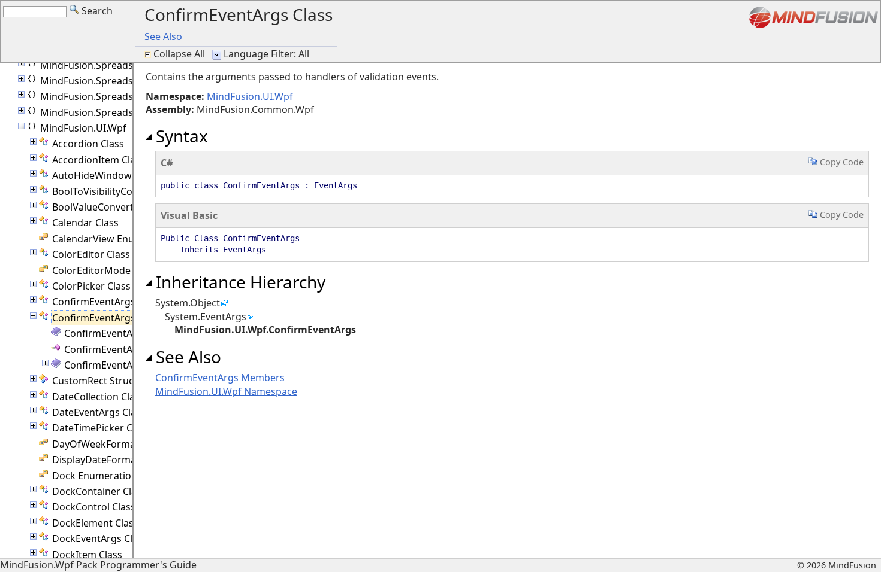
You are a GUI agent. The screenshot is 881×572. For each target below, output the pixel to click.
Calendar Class (85, 222)
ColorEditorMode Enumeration (122, 270)
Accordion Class (88, 143)
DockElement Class (95, 523)
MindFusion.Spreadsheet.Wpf (107, 65)
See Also (163, 36)
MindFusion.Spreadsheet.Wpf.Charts (123, 80)
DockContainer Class (99, 491)
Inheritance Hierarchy (238, 281)
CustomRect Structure (102, 380)
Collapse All (180, 53)
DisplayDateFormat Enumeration (126, 459)
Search (96, 10)
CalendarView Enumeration (114, 238)
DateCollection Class (98, 396)
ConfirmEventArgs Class (106, 301)
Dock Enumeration (94, 475)
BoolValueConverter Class (110, 207)
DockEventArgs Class (99, 538)
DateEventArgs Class (99, 412)
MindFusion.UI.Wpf (83, 128)
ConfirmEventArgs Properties (131, 365)
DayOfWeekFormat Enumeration (126, 444)
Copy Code (840, 162)
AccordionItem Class (98, 159)
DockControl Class (93, 506)
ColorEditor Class (91, 254)
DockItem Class (87, 554)
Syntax (180, 135)
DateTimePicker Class (101, 427)
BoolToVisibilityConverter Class (122, 191)
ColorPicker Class (91, 286)
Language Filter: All (266, 53)
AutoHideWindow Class (105, 175)
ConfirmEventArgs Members (129, 333)
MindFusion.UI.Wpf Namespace (226, 391)
